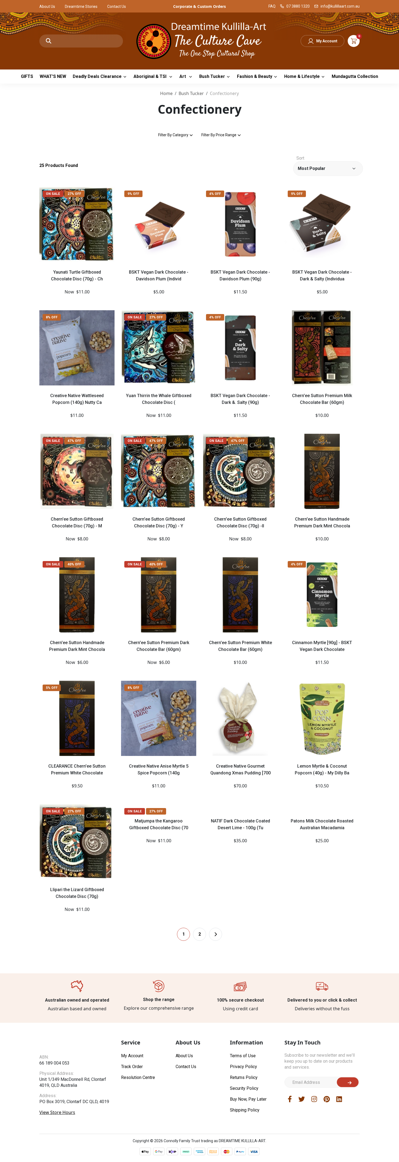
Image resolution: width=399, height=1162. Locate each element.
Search (48, 41)
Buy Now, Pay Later (248, 1099)
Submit (348, 1082)
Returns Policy (244, 1077)
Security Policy (244, 1088)
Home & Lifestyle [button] (302, 76)
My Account (326, 41)
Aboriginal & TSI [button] (150, 76)
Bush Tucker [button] (212, 76)
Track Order (132, 1066)
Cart (354, 41)
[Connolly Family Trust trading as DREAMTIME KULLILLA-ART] (199, 40)
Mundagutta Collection (355, 76)
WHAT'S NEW (53, 76)
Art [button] (183, 76)
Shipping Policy (244, 1110)
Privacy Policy (243, 1066)
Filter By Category (173, 135)
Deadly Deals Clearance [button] (97, 76)
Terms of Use (243, 1055)
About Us (47, 6)
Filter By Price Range (218, 135)
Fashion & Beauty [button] (254, 76)
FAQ (272, 6)
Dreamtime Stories (81, 6)
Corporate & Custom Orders (199, 6)
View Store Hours (57, 1123)
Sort (300, 158)
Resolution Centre (138, 1077)
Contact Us (116, 6)
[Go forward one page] (215, 934)
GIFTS (27, 76)
